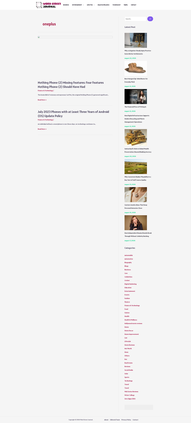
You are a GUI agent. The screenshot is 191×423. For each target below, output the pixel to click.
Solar (126, 374)
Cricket (127, 280)
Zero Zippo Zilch (130, 399)
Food (126, 309)
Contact (133, 5)
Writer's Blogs (129, 395)
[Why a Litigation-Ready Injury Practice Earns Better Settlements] (136, 40)
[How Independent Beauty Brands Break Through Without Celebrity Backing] (136, 222)
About (106, 420)
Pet (126, 359)
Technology (116, 5)
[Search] (150, 18)
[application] (83, 5)
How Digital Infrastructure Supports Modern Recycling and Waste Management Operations (137, 119)
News (126, 352)
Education (128, 288)
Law (126, 338)
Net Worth (128, 348)
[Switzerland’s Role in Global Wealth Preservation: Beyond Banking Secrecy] (136, 137)
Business (66, 5)
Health (127, 316)
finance (127, 302)
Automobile (129, 255)
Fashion (127, 298)
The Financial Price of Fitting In (135, 107)
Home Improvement (132, 334)
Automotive (129, 259)
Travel (126, 5)
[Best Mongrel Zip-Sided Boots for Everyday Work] (136, 68)
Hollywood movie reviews (133, 323)
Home (127, 327)
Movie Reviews (130, 345)
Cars (126, 273)
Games (127, 313)
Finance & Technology (45, 91)
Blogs (126, 266)
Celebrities (128, 277)
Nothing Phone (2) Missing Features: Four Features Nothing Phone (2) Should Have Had (71, 84)
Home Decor (129, 331)
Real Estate (129, 363)
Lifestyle (90, 5)
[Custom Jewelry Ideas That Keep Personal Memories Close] (136, 194)
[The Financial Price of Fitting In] (136, 96)
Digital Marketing (130, 284)
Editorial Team (115, 420)
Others (127, 356)
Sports (127, 377)
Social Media (129, 370)
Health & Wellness (103, 5)
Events (127, 295)
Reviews (127, 366)
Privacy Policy (126, 420)
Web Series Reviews (131, 392)
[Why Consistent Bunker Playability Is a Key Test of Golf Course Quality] (136, 166)
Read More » (42, 100)
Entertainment (77, 5)
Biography (128, 262)
